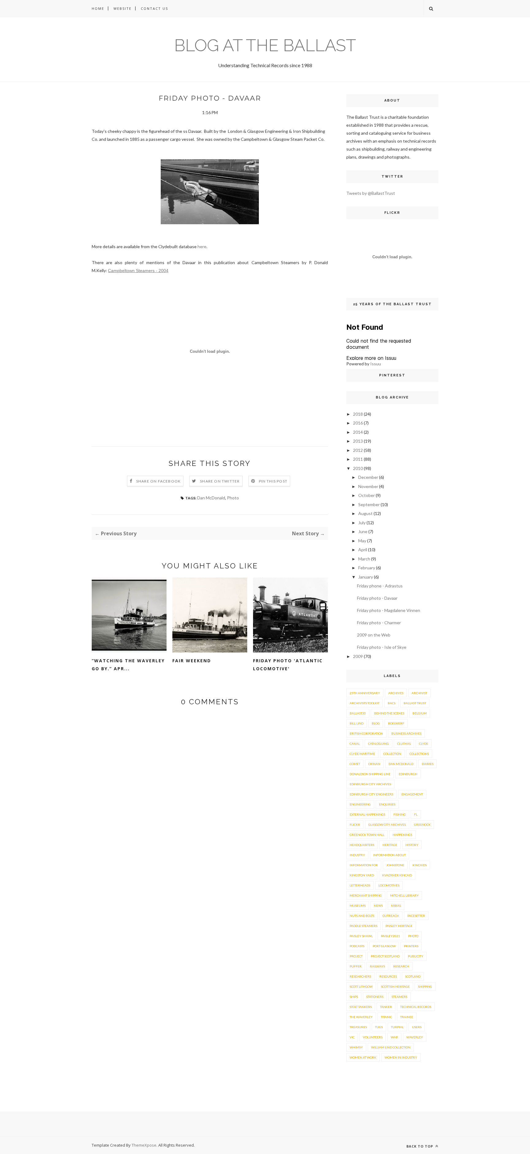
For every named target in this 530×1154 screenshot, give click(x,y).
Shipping (425, 986)
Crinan (374, 764)
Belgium (420, 713)
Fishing (400, 814)
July (362, 522)
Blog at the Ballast (265, 45)
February (366, 567)
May (362, 540)
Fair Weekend (191, 661)
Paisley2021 (390, 936)
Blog (376, 723)
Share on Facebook (158, 481)
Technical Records (415, 1007)
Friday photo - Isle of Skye (381, 647)
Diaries (427, 764)
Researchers (360, 976)
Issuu (375, 363)
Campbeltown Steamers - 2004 (138, 270)
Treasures (358, 1027)
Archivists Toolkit (364, 703)
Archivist (419, 693)
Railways (377, 966)
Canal (355, 743)
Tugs (379, 1027)
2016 (358, 422)
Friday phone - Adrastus (380, 585)
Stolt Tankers (361, 1007)
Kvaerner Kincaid (397, 875)
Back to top (420, 1146)
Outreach (390, 915)
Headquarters (362, 845)
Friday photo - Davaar (377, 598)
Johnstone (395, 865)
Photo (233, 497)
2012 (358, 450)
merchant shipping (366, 895)
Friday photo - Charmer (379, 622)
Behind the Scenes (389, 713)
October (366, 495)
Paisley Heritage (399, 926)
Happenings (402, 835)
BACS (391, 703)
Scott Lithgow (361, 986)
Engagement (412, 794)
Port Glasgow (384, 946)
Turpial (397, 1027)
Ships (354, 996)
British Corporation (366, 733)
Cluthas (404, 743)
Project (356, 956)
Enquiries (387, 804)
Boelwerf (396, 723)
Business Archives (406, 733)
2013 (358, 441)
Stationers (374, 996)
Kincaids (420, 865)
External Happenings (367, 814)
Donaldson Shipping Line (370, 774)
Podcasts (357, 946)
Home (98, 8)
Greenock (422, 824)
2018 (358, 414)
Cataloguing (378, 743)
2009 (358, 656)
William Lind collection (390, 1047)
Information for (364, 865)
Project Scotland (385, 956)
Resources (388, 976)
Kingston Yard (362, 875)
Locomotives (388, 885)
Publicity (415, 956)
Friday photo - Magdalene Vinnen (388, 610)
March (364, 558)
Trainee (406, 1017)
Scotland (413, 976)
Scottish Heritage (395, 986)
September (369, 504)
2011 (358, 459)
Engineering (360, 804)
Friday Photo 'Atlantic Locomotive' (288, 664)
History (411, 845)
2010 (358, 468)
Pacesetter (416, 915)
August (365, 513)
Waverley (414, 1037)
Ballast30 (358, 713)
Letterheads (360, 885)
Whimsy (356, 1047)
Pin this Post (273, 481)
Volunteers (372, 1037)
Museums (358, 905)
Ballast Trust (415, 703)
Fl (415, 814)
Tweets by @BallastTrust (370, 193)
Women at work (363, 1057)
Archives (395, 693)
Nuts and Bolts (362, 915)
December (368, 477)
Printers (411, 946)
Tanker (386, 1007)
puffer (356, 966)
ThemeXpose (144, 1145)
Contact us (154, 8)
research (401, 966)
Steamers (399, 996)
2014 (358, 432)
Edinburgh (408, 774)
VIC (352, 1037)
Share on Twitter (220, 481)
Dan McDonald (211, 497)
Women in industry (401, 1057)
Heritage (389, 845)
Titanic (386, 1017)
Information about (389, 855)
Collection (392, 754)
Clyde (423, 743)
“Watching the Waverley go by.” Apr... (128, 664)
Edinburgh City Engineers (371, 794)
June (362, 531)
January (365, 576)
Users (416, 1027)
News (378, 905)
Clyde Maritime (362, 754)
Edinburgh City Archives (370, 784)
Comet (355, 764)
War (394, 1037)
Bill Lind (356, 723)
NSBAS (396, 905)
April (362, 549)
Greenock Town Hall (367, 835)
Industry (357, 855)
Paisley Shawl (361, 936)
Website (122, 8)
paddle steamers (363, 926)
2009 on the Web (373, 634)
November (368, 486)
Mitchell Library (404, 895)
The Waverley (361, 1017)
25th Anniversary (365, 693)
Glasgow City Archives (387, 824)
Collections (419, 754)
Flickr (355, 824)
